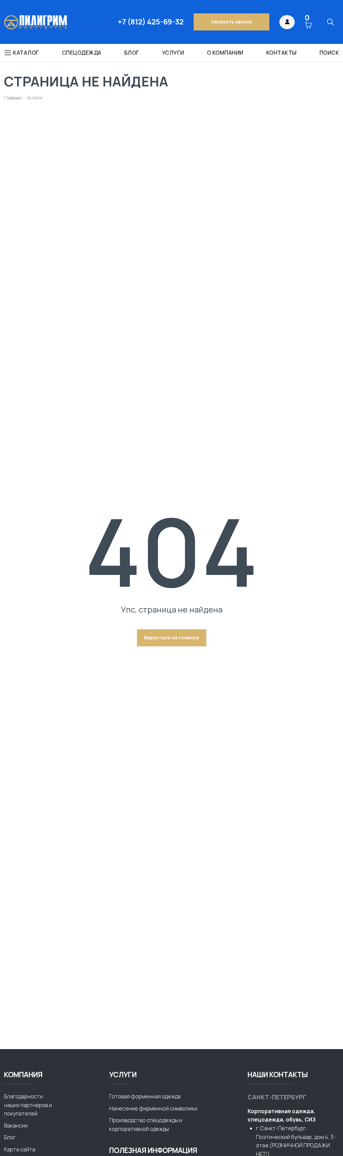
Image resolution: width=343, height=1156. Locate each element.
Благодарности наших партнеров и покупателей (28, 1105)
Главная (12, 97)
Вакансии (16, 1125)
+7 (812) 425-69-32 (151, 22)
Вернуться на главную (171, 637)
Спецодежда (81, 53)
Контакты (281, 53)
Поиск (329, 53)
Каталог (26, 52)
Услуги (173, 53)
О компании (225, 53)
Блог (131, 53)
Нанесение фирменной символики (153, 1108)
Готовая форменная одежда (145, 1096)
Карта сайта (19, 1149)
